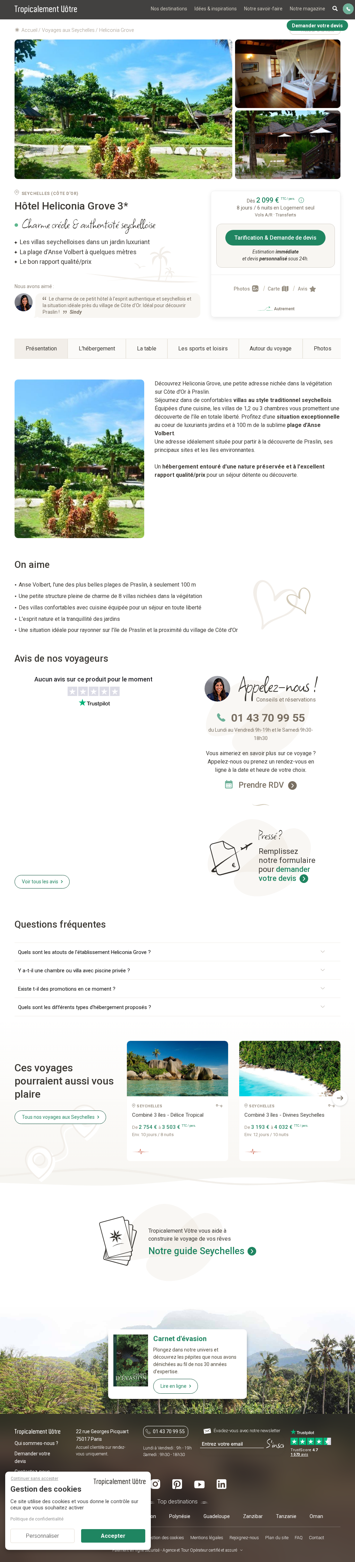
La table (146, 348)
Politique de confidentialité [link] (36, 1518)
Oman (316, 1516)
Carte (274, 289)
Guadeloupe (217, 1516)
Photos (242, 289)
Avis (303, 289)
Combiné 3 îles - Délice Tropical (168, 1115)
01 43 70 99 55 (268, 717)
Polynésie (179, 1516)
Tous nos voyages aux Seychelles (58, 1117)
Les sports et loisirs (203, 348)
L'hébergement (97, 348)
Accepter (113, 1536)
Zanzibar (253, 1516)
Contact (316, 1537)
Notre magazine (307, 8)
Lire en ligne (174, 1386)
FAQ (299, 1537)
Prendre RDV (262, 785)
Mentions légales (206, 1537)
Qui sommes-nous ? (36, 1443)
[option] (177, 1104)
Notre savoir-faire (263, 8)
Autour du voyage (271, 348)
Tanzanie (286, 1516)
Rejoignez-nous (244, 1537)
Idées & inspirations (215, 8)
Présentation (41, 348)
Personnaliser (42, 1536)
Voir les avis (40, 881)
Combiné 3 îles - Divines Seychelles (284, 1115)
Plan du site (276, 1537)
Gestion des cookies (165, 1537)
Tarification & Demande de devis (275, 237)
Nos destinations (169, 8)
